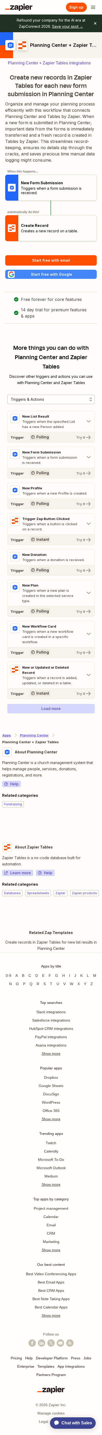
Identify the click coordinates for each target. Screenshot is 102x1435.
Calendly (51, 1151)
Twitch (51, 1143)
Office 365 (51, 1111)
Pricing (16, 1358)
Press (75, 1358)
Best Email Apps (51, 1282)
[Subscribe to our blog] (69, 1343)
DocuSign (51, 1094)
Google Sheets (51, 1086)
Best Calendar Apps (51, 1307)
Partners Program (51, 1375)
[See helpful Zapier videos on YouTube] (60, 1343)
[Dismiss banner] (95, 23)
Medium (51, 1176)
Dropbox (51, 1077)
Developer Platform (52, 1358)
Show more (51, 1053)
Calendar (51, 1217)
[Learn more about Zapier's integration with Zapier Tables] (7, 847)
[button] (51, 274)
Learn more (20, 873)
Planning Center (34, 735)
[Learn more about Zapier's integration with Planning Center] (99, 823)
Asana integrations (51, 1045)
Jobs (87, 1358)
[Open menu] (93, 7)
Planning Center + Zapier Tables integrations (49, 63)
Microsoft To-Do (51, 1159)
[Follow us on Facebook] (32, 1343)
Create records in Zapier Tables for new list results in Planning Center (51, 945)
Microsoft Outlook (51, 1168)
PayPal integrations (51, 1037)
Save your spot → (67, 26)
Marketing (51, 1242)
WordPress (51, 1102)
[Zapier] (18, 7)
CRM (51, 1233)
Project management (51, 1208)
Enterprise (25, 1366)
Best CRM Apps (51, 1290)
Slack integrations (51, 1012)
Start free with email (51, 260)
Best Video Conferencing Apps (51, 1274)
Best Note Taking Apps (51, 1299)
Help (14, 784)
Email (51, 1225)
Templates (45, 1366)
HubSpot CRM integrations (51, 1028)
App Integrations (71, 1366)
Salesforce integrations (51, 1020)
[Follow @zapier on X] (51, 1343)
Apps (6, 735)
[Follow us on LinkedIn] (41, 1343)
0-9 (8, 975)
